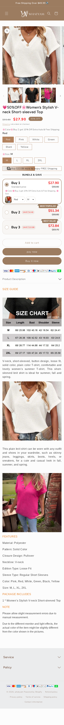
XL (27, 160)
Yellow (25, 146)
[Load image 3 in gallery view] (48, 95)
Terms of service (33, 697)
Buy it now (32, 261)
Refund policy (51, 692)
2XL (40, 160)
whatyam (19, 692)
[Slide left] (3, 96)
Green (51, 139)
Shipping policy (50, 697)
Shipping (6, 124)
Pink (21, 139)
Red (8, 139)
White (35, 139)
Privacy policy (16, 697)
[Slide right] (60, 96)
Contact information (34, 702)
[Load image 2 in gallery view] (31, 95)
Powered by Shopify (33, 692)
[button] (6, 13)
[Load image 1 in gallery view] (15, 95)
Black (9, 146)
